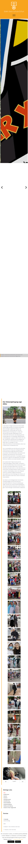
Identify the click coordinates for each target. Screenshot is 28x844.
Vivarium (5, 797)
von (14, 781)
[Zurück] (6, 781)
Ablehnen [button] (18, 841)
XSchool (5, 796)
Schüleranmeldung (8, 804)
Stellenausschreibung (8, 806)
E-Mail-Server (6, 794)
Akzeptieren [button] (10, 841)
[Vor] (22, 781)
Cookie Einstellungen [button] (18, 839)
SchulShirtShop (7, 801)
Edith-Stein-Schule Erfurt (14, 11)
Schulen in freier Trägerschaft (10, 807)
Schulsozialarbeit (7, 802)
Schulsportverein (7, 799)
